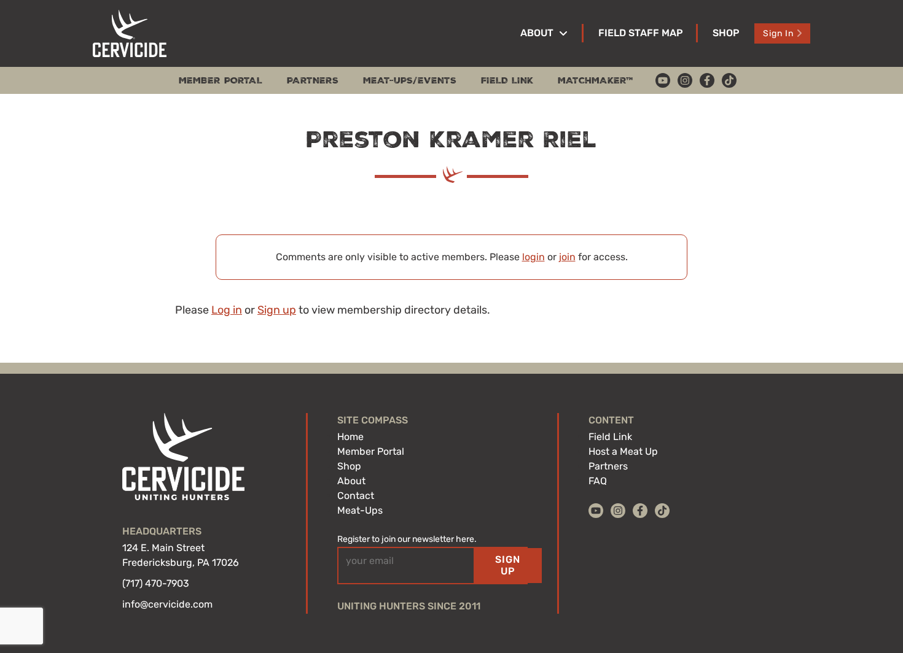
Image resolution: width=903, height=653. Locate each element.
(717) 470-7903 (155, 583)
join (567, 257)
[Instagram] (685, 80)
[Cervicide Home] (129, 33)
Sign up (276, 310)
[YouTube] (662, 80)
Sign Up (507, 565)
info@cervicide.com (167, 604)
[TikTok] (729, 80)
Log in (226, 310)
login (533, 257)
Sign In (778, 33)
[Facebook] (707, 80)
